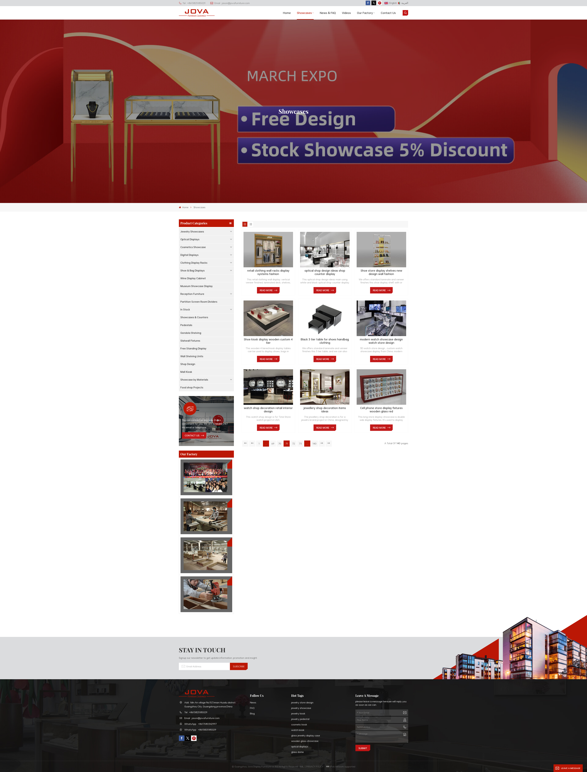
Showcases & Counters (194, 317)
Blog (252, 713)
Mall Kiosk (186, 372)
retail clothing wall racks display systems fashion (268, 272)
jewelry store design (302, 702)
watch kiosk (297, 730)
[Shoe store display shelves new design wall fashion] (381, 249)
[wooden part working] (206, 594)
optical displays (299, 746)
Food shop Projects (191, 387)
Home (287, 13)
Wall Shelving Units (191, 356)
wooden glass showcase (304, 741)
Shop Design (187, 364)
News (253, 702)
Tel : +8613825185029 (194, 3)
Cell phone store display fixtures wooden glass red (381, 409)
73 (300, 443)
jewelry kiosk (298, 713)
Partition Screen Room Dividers (198, 302)
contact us (192, 435)
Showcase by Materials (194, 379)
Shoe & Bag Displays (192, 270)
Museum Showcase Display (196, 286)
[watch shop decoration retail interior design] (268, 387)
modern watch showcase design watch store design (381, 341)
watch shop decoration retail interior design (268, 409)
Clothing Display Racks (193, 263)
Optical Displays (189, 239)
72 (293, 443)
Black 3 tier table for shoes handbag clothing (325, 341)
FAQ (252, 708)
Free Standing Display (193, 348)
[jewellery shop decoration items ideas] (325, 387)
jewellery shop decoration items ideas (325, 409)
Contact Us (388, 13)
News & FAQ (328, 13)
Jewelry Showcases (192, 231)
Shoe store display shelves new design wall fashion (381, 272)
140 (314, 443)
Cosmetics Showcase (193, 247)
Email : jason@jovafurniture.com (232, 3)
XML (301, 766)
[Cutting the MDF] (206, 516)
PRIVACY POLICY (314, 766)
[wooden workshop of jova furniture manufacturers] (206, 555)
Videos (346, 13)
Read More (266, 290)
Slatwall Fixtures (190, 341)
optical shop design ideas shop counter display (325, 272)
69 (272, 443)
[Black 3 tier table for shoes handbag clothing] (325, 318)
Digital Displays (189, 255)
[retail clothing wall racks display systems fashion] (268, 249)
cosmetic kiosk (299, 724)
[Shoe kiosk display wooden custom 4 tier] (268, 318)
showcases (304, 13)
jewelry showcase (301, 708)
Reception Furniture (192, 294)
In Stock (185, 309)
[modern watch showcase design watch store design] (381, 318)
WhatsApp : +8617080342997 (200, 724)
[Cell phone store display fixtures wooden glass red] (381, 387)
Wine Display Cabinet (193, 278)
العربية (404, 3)
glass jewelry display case (305, 735)
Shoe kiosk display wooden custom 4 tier (268, 341)
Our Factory (365, 13)
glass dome (297, 752)
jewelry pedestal (300, 719)
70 (279, 443)
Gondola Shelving (190, 333)
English (393, 3)
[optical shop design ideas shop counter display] (325, 249)
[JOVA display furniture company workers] (206, 477)
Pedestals (186, 325)
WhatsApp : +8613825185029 (200, 729)
